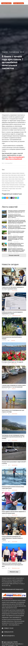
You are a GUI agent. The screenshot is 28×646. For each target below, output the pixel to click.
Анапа (9, 175)
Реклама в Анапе (5, 186)
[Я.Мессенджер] (3, 198)
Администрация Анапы (6, 173)
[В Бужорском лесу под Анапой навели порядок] (14, 326)
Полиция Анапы (11, 180)
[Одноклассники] (7, 198)
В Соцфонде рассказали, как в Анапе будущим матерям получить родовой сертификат (16, 244)
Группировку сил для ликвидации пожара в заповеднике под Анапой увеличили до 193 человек (13, 437)
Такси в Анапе (18, 188)
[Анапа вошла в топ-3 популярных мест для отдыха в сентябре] (14, 400)
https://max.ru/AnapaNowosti (13, 159)
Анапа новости (14, 175)
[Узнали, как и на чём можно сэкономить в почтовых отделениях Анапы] (14, 277)
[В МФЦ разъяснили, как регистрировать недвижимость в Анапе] (14, 302)
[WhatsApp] (16, 198)
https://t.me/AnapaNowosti (15, 157)
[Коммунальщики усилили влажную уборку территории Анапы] (14, 476)
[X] (11, 198)
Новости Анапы (18, 179)
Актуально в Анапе (15, 173)
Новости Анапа (11, 179)
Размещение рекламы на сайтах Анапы (17, 184)
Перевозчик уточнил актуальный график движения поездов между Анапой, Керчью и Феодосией (17, 221)
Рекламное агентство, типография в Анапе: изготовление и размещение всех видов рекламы (17, 227)
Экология (13, 340)
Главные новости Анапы (13, 177)
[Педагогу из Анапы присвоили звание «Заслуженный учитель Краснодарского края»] (14, 553)
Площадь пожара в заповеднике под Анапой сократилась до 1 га (16, 211)
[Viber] (14, 198)
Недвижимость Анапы (16, 315)
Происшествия (16, 213)
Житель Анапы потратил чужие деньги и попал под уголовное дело (16, 232)
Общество (5, 52)
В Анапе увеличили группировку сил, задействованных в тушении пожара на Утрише (12, 538)
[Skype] (18, 198)
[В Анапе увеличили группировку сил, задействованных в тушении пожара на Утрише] (14, 526)
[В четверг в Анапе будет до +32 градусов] (14, 351)
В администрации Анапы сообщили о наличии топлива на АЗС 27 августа (16, 216)
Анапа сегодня (20, 175)
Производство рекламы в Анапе (11, 182)
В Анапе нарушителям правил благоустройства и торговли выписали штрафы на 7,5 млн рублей (15, 238)
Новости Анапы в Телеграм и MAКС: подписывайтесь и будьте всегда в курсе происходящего (16, 250)
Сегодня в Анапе (11, 188)
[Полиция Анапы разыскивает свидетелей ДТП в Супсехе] (14, 451)
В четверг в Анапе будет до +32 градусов (12, 362)
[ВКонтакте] (5, 198)
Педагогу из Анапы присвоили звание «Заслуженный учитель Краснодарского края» (12, 564)
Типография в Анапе (6, 190)
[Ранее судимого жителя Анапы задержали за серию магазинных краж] (14, 501)
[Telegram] (9, 198)
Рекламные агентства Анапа (15, 186)
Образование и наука (16, 568)
